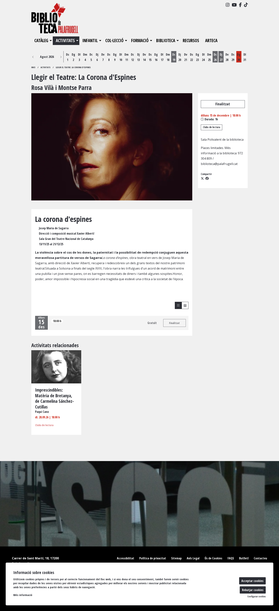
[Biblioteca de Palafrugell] (65, 19)
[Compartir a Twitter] (202, 178)
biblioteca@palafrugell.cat (219, 164)
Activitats (45, 67)
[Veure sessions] (178, 305)
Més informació (22, 595)
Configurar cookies (256, 596)
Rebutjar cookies (252, 590)
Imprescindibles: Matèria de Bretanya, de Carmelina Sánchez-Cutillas (54, 398)
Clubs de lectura (211, 127)
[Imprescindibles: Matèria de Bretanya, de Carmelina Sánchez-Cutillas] (56, 366)
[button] (33, 56)
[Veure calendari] (185, 305)
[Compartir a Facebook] (207, 178)
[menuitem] (227, 5)
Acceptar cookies (252, 581)
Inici (33, 67)
